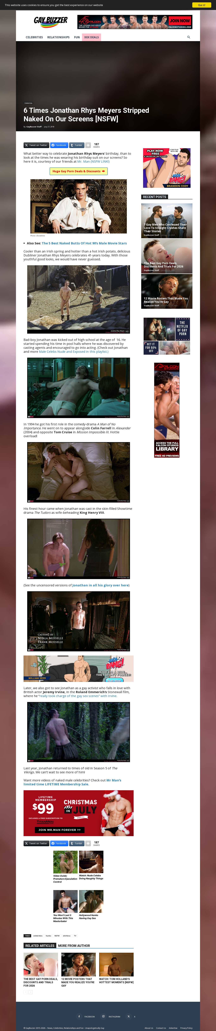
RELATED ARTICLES (39, 946)
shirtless (66, 936)
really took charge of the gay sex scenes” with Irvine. (78, 696)
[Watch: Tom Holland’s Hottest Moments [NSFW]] (116, 964)
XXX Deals (91, 37)
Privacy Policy (186, 1028)
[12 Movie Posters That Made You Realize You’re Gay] (78, 964)
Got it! (201, 5)
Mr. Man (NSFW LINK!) (93, 161)
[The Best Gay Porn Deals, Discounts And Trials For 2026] (41, 964)
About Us (149, 1028)
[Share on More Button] (88, 145)
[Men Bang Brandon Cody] (167, 186)
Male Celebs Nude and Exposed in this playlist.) (73, 351)
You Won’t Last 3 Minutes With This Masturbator (63, 918)
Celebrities (34, 37)
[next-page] (31, 992)
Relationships (58, 37)
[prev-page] (26, 992)
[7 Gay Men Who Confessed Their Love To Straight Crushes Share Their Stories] (166, 220)
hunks (48, 936)
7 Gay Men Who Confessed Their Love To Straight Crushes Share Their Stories (165, 228)
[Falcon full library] (166, 456)
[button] (188, 37)
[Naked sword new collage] (167, 355)
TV (75, 936)
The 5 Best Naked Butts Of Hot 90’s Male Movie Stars (84, 243)
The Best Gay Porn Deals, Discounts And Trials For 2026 (41, 982)
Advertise (173, 1028)
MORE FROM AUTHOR (74, 946)
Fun (77, 37)
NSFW (57, 936)
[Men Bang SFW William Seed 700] (79, 684)
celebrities (37, 936)
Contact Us (161, 1028)
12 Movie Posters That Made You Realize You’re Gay (77, 982)
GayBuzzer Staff (34, 126)
